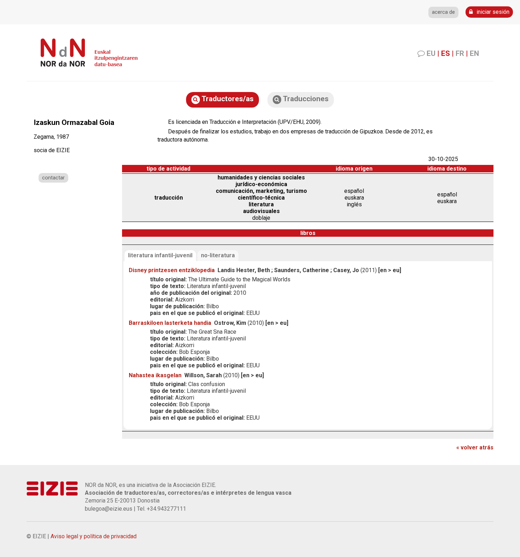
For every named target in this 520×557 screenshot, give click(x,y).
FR (460, 53)
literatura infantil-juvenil (160, 255)
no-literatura (218, 255)
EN (474, 53)
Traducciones (305, 98)
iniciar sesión (492, 11)
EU (431, 53)
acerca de (443, 12)
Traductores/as (227, 98)
